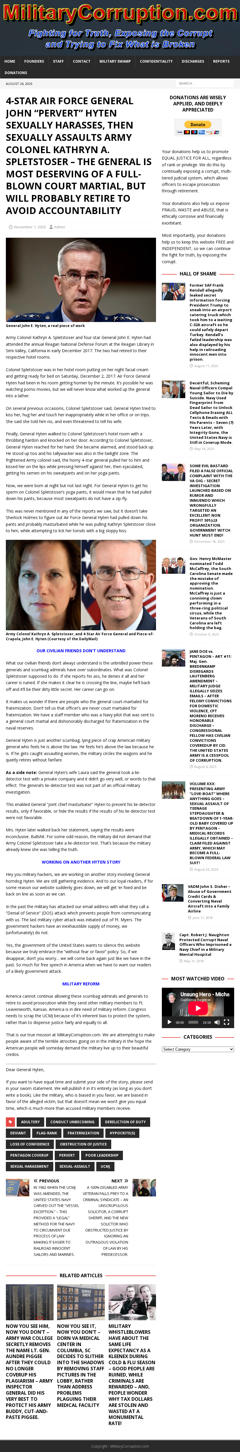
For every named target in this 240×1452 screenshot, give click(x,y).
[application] (198, 1008)
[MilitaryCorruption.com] (120, 52)
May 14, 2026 (204, 448)
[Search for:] (205, 83)
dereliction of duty (125, 1121)
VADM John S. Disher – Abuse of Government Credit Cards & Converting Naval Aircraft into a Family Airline (210, 899)
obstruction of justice (83, 1144)
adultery (30, 1121)
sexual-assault (74, 1166)
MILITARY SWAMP (115, 61)
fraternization (83, 1133)
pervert (67, 1155)
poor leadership (102, 1155)
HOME (9, 61)
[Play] (169, 1022)
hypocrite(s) (122, 1133)
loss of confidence (29, 1144)
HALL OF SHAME (198, 273)
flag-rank (47, 1133)
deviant (18, 1133)
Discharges (193, 61)
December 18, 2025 (209, 541)
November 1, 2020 (30, 227)
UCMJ (105, 1166)
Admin (59, 227)
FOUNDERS (34, 61)
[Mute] (217, 1022)
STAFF (58, 61)
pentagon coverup (29, 1155)
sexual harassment (29, 1166)
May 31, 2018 (194, 961)
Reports (221, 61)
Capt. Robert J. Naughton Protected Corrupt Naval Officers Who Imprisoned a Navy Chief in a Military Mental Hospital (205, 944)
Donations (16, 72)
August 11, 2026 (206, 366)
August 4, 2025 (205, 766)
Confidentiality (156, 61)
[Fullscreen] (226, 1022)
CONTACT (81, 61)
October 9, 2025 (206, 634)
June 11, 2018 (203, 917)
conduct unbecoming (72, 1121)
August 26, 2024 (206, 869)
